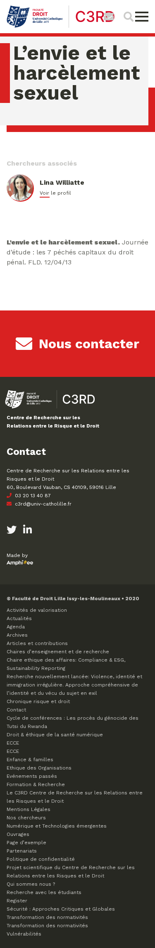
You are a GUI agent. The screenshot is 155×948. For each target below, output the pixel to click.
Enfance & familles (30, 759)
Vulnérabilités (24, 934)
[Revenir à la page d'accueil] (60, 26)
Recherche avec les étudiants (44, 892)
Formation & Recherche (36, 784)
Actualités (19, 618)
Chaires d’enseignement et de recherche (58, 652)
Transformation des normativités (47, 917)
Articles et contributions (37, 643)
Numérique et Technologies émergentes (57, 826)
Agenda (16, 627)
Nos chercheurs (26, 818)
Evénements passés (32, 776)
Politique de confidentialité (41, 859)
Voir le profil (55, 193)
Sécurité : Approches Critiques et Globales (61, 909)
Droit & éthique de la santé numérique (55, 735)
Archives (17, 635)
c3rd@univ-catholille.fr (42, 504)
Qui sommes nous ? (31, 884)
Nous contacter (89, 344)
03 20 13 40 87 (32, 495)
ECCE (13, 743)
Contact (16, 710)
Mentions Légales (28, 809)
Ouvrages (18, 834)
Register (17, 901)
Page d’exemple (26, 842)
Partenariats (22, 851)
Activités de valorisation (37, 610)
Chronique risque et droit (38, 701)
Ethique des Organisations (39, 768)
